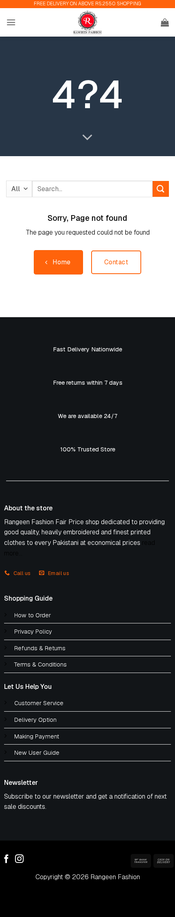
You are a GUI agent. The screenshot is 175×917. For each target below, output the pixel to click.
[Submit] (161, 189)
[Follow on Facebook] (6, 859)
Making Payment (36, 736)
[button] (11, 22)
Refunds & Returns (40, 648)
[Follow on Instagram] (19, 859)
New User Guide (36, 752)
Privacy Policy (33, 631)
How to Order (32, 615)
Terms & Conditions (40, 664)
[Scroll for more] (87, 137)
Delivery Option (35, 719)
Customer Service (38, 703)
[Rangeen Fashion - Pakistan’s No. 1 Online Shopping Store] (87, 22)
